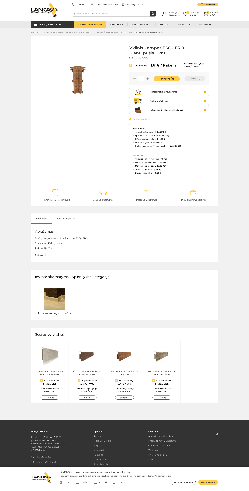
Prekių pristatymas (159, 101)
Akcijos (164, 24)
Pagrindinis (35, 32)
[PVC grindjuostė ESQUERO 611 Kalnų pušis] (124, 355)
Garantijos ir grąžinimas (160, 445)
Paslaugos (117, 24)
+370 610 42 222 (82, 5)
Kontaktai (99, 450)
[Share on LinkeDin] (49, 255)
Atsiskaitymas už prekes (160, 436)
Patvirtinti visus (208, 482)
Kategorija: (166, 110)
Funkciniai (84, 482)
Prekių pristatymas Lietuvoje (163, 441)
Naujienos (205, 24)
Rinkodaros (121, 482)
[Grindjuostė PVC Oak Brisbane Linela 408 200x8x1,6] (49, 355)
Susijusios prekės (66, 218)
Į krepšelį (165, 78)
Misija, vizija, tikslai (102, 441)
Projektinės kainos (90, 24)
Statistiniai (102, 482)
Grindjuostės (98, 32)
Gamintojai (184, 24)
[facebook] (217, 435)
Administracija (101, 464)
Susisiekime (209, 5)
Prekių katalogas (50, 24)
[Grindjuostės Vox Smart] (138, 110)
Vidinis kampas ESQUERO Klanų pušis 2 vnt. (147, 32)
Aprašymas (41, 218)
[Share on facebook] (45, 255)
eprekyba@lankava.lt (134, 5)
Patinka (193, 78)
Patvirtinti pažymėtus (183, 482)
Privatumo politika (157, 455)
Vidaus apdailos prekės (53, 32)
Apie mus (98, 436)
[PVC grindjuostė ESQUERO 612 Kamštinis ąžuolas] (87, 355)
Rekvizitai (98, 455)
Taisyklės (153, 450)
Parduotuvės (100, 459)
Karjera (97, 445)
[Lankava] (45, 10)
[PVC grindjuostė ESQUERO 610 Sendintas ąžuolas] (161, 355)
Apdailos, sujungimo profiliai (77, 32)
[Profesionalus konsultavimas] (138, 92)
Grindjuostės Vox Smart (116, 32)
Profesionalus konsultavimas (163, 92)
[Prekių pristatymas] (138, 101)
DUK (150, 459)
